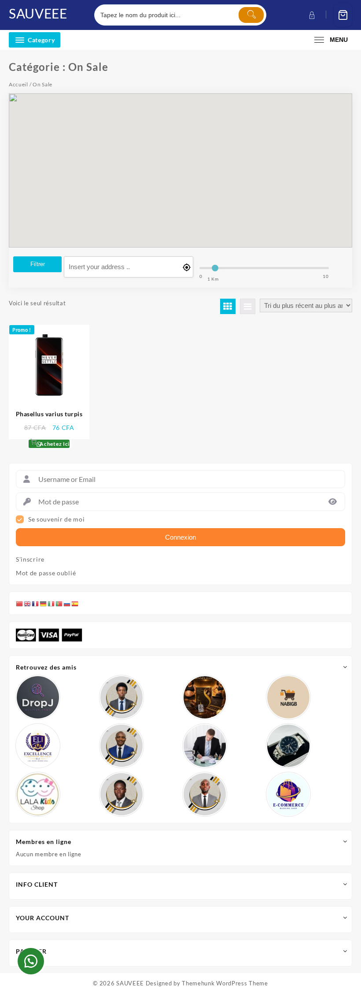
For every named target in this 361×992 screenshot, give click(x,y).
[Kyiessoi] (38, 794)
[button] (31, 961)
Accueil (18, 84)
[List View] (247, 306)
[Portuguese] (59, 603)
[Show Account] (311, 15)
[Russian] (67, 603)
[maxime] (288, 746)
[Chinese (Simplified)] (20, 603)
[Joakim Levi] (38, 697)
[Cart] (343, 15)
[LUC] (121, 794)
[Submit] (251, 15)
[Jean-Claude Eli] (205, 746)
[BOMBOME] (288, 794)
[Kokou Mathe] (38, 746)
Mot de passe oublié (46, 573)
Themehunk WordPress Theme (225, 983)
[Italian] (51, 603)
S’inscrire (30, 559)
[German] (44, 603)
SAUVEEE (38, 13)
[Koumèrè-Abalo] (205, 697)
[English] (28, 603)
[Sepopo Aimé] (121, 697)
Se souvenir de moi (56, 519)
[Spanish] (75, 603)
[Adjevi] (121, 746)
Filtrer (37, 264)
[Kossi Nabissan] (288, 697)
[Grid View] (228, 306)
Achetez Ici (54, 443)
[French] (36, 603)
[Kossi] (205, 794)
